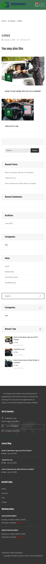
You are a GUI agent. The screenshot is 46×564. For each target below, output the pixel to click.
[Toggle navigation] (41, 5)
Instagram (19, 553)
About (4, 489)
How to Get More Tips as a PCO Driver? (23, 91)
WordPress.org (10, 283)
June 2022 (9, 223)
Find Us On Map (7, 437)
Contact (5, 493)
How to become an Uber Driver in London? (20, 183)
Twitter (12, 553)
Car (6, 245)
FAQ (3, 498)
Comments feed (11, 277)
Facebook (5, 553)
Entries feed (9, 272)
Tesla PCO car (11, 126)
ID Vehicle (11, 21)
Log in (7, 266)
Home (4, 21)
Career (4, 502)
